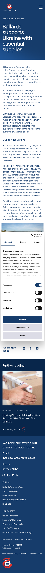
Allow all (22, 319)
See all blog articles (11, 429)
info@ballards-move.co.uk (18, 458)
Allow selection (22, 327)
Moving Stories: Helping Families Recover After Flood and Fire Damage (21, 418)
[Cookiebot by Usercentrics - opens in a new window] (31, 235)
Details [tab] (23, 242)
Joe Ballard (19, 18)
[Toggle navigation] (40, 7)
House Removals (10, 515)
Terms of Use (19, 540)
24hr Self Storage (10, 528)
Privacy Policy (7, 540)
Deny (22, 336)
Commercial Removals (12, 524)
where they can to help (21, 128)
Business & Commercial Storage (17, 532)
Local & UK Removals (11, 520)
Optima (39, 553)
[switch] (38, 293)
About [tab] (37, 242)
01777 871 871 (10, 469)
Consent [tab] (8, 242)
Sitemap (29, 540)
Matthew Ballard (21, 410)
